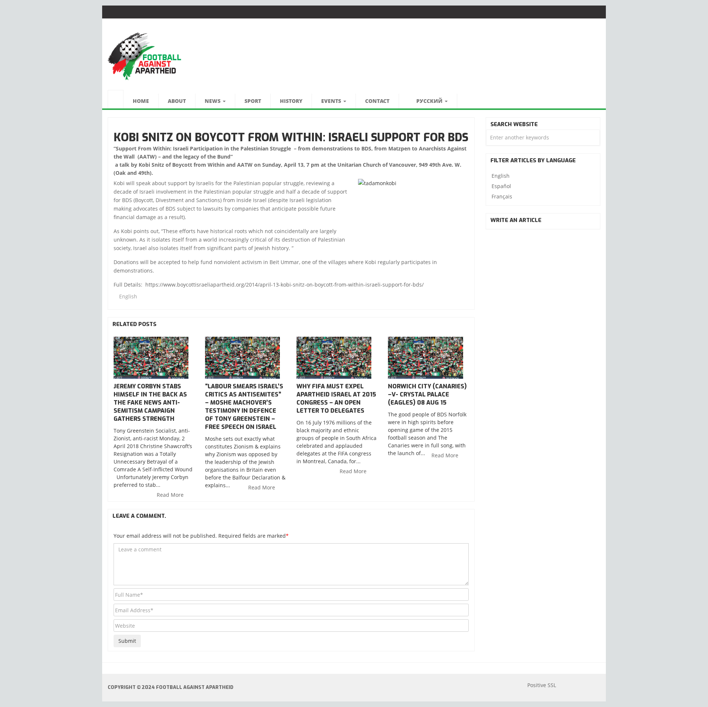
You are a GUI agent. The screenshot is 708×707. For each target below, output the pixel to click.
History (291, 100)
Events (332, 100)
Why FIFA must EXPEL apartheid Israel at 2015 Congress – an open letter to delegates (336, 398)
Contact (377, 100)
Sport (252, 100)
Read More (171, 494)
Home (141, 100)
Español (501, 186)
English (128, 296)
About (177, 100)
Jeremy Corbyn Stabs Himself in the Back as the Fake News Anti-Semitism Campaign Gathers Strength (150, 402)
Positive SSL (541, 685)
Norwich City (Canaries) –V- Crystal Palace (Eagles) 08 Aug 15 (427, 394)
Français (502, 196)
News (213, 100)
